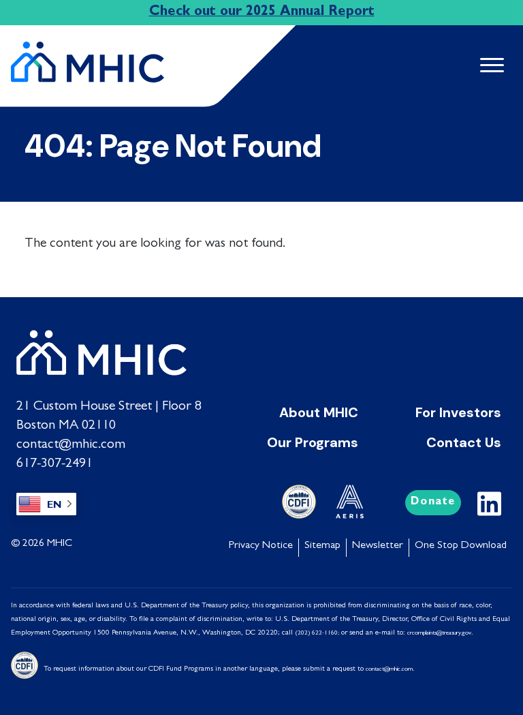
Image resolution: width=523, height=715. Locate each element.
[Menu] (486, 66)
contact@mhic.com (70, 445)
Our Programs (312, 442)
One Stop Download (461, 546)
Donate (433, 502)
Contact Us (463, 442)
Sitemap (322, 546)
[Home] (93, 56)
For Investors (458, 412)
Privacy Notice (261, 546)
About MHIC (318, 412)
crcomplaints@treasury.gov (439, 633)
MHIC (59, 543)
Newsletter (377, 546)
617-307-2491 (54, 464)
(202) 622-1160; (317, 633)
